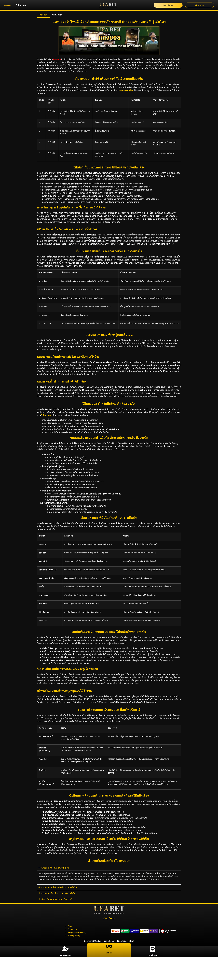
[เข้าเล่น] (109, 946)
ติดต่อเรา (152, 955)
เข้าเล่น (109, 952)
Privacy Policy (74, 935)
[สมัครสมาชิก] (65, 949)
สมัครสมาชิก (65, 955)
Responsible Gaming (77, 932)
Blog (70, 926)
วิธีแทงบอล (21, 5)
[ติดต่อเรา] (152, 949)
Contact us (72, 929)
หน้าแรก (7, 5)
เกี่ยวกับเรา (109, 918)
